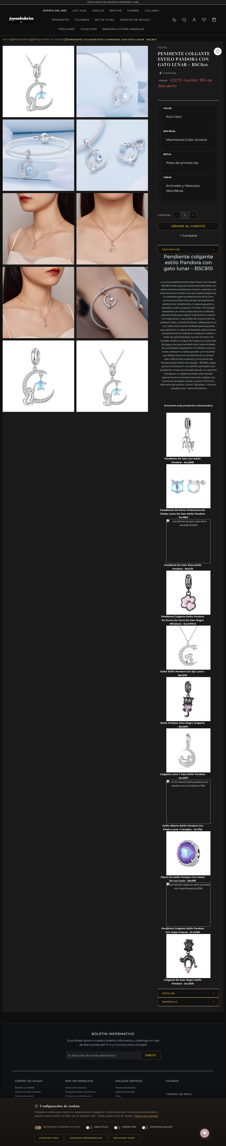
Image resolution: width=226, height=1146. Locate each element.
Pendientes (60, 19)
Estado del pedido (24, 1096)
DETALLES (168, 993)
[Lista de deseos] (204, 19)
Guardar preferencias (86, 1138)
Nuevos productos (125, 1087)
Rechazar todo (124, 1138)
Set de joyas (104, 19)
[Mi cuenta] (194, 19)
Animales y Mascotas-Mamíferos (183, 188)
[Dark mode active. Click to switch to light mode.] (174, 19)
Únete (150, 1055)
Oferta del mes (55, 10)
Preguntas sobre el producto (80, 1091)
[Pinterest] (167, 1087)
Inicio (7, 39)
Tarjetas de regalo (135, 19)
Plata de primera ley (182, 163)
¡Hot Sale (79, 10)
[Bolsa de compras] (214, 19)
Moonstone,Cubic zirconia (186, 140)
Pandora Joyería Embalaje (123, 29)
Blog (118, 1096)
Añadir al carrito (188, 226)
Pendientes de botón (49, 39)
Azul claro (174, 116)
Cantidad (164, 215)
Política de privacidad (146, 1115)
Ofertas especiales (125, 1091)
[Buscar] (184, 19)
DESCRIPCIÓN (171, 249)
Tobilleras (66, 29)
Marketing (129, 1127)
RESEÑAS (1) (170, 1001)
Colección (89, 29)
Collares (152, 10)
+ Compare (188, 235)
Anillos (98, 10)
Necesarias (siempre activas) (61, 1127)
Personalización (161, 1127)
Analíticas (101, 1127)
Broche (116, 10)
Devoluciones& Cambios (28, 1091)
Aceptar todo (49, 1138)
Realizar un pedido (25, 1087)
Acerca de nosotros (75, 1087)
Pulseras (82, 19)
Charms (133, 10)
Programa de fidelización (78, 1096)
